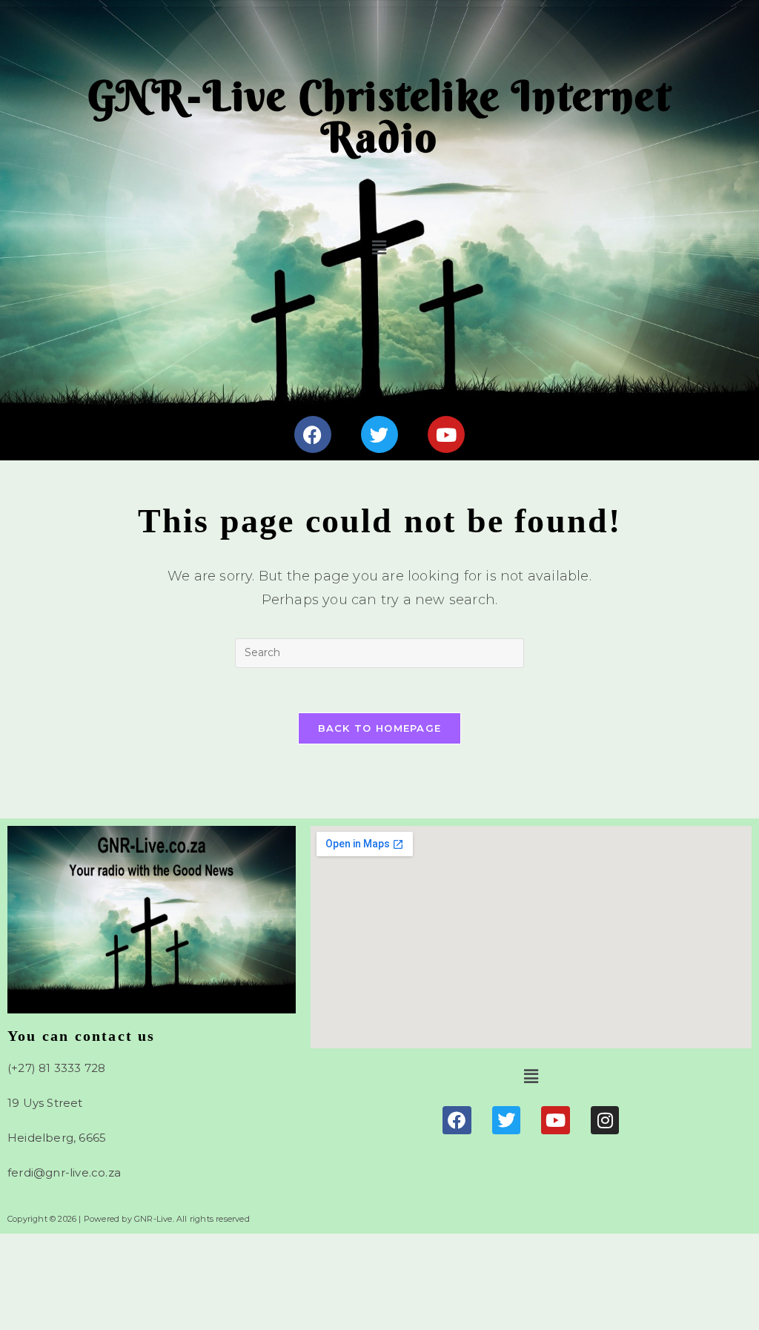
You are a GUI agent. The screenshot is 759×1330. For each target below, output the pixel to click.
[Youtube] (446, 434)
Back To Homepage (380, 728)
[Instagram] (605, 1120)
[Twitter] (379, 434)
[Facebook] (312, 434)
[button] (380, 248)
